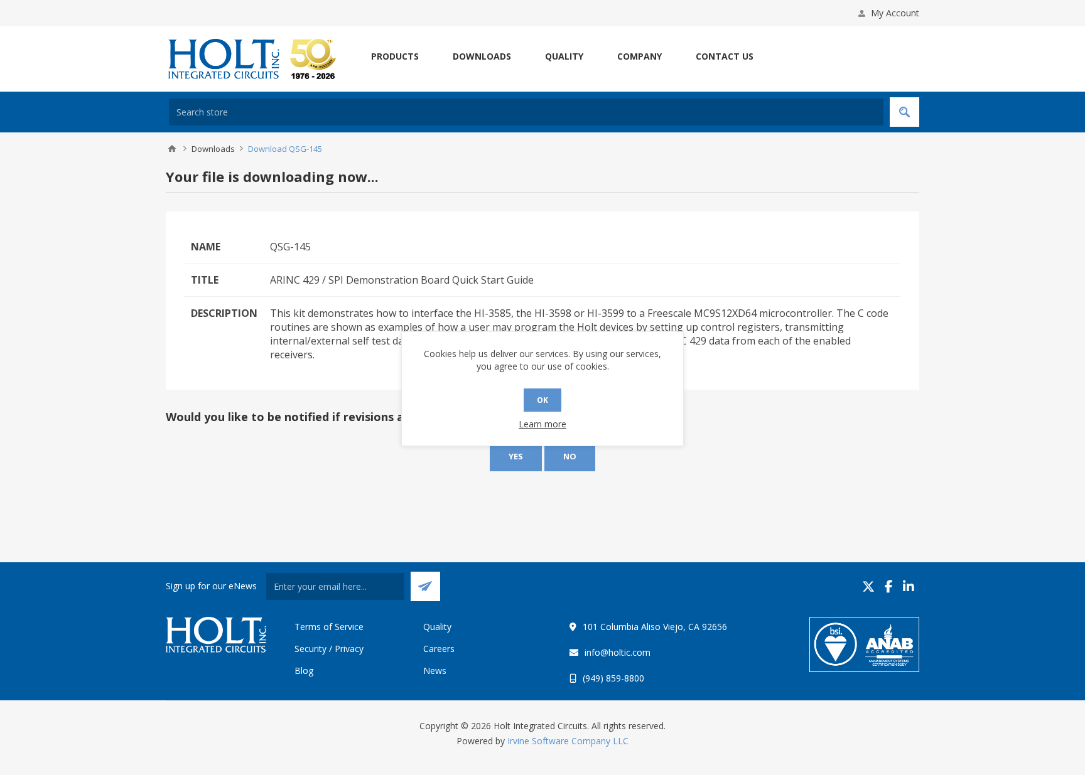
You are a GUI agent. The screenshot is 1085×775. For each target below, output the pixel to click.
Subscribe (425, 586)
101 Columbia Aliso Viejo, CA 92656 (655, 627)
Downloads (213, 148)
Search (904, 112)
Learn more (542, 424)
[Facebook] (889, 586)
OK (542, 400)
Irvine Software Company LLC (568, 741)
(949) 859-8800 (613, 678)
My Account (895, 13)
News (434, 670)
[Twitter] (868, 586)
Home (172, 149)
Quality (437, 627)
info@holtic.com (617, 652)
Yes (516, 456)
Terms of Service (329, 627)
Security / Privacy (329, 649)
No (569, 456)
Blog (303, 670)
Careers (439, 649)
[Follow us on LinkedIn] (908, 586)
